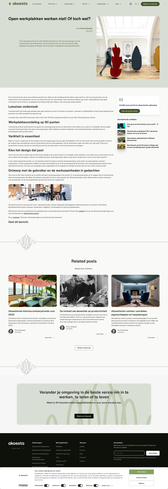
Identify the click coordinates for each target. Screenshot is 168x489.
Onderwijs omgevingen (63, 450)
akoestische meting (31, 213)
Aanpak (82, 446)
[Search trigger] (131, 4)
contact (81, 211)
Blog (81, 454)
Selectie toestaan (141, 477)
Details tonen (106, 485)
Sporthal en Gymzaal (63, 454)
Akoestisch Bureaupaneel (40, 454)
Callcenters (60, 465)
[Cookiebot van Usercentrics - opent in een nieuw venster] (23, 485)
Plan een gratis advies (130, 111)
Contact (82, 461)
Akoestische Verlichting (40, 467)
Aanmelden (153, 453)
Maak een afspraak (150, 4)
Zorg (57, 457)
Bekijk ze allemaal (84, 348)
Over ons (82, 450)
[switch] (63, 485)
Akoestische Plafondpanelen (41, 450)
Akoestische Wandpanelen (40, 446)
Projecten (83, 457)
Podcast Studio (61, 461)
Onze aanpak (36, 4)
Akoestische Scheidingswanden (38, 458)
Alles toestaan (141, 472)
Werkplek (59, 446)
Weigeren (141, 483)
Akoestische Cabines (39, 463)
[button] (53, 4)
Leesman (16, 217)
